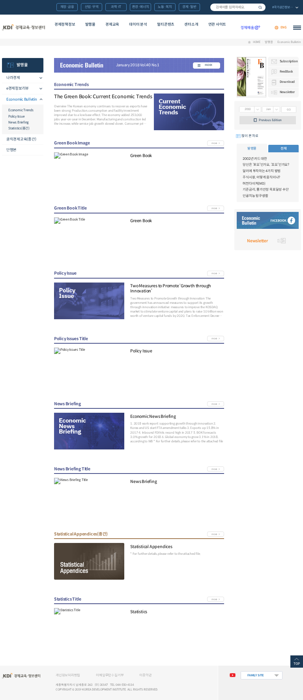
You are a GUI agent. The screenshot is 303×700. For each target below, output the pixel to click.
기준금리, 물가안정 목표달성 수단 (265, 189)
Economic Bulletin (289, 42)
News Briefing (18, 122)
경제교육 (112, 24)
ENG (284, 27)
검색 (260, 7)
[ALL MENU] (297, 28)
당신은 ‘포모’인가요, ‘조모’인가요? (266, 165)
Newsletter (287, 92)
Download (287, 82)
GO (289, 109)
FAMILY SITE (255, 675)
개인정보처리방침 (68, 675)
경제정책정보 (64, 24)
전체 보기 (285, 7)
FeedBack (286, 71)
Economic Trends (21, 110)
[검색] (238, 7)
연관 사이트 (217, 24)
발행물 (90, 24)
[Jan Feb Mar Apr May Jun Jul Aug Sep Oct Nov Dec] (271, 109)
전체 (284, 148)
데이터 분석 (138, 24)
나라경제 (13, 77)
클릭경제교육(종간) (21, 139)
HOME (256, 42)
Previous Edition (270, 120)
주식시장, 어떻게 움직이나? (261, 177)
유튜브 (232, 675)
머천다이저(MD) (254, 183)
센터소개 (191, 24)
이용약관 (145, 675)
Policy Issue (16, 116)
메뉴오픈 (38, 78)
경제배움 (250, 27)
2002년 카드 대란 (255, 159)
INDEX (208, 65)
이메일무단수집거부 (109, 675)
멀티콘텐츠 (165, 24)
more (214, 143)
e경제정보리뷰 (17, 88)
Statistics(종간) (19, 128)
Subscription (289, 61)
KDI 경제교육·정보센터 (23, 28)
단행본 (11, 150)
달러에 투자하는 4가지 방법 (262, 171)
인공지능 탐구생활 (255, 196)
